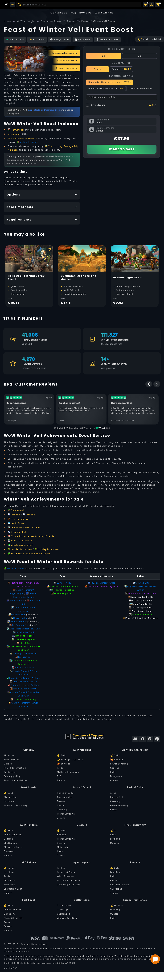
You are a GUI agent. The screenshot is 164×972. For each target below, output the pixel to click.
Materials (62, 847)
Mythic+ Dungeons (68, 772)
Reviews (85, 12)
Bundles (61, 834)
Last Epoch (29, 899)
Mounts (114, 842)
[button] (151, 4)
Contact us (59, 12)
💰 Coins (9, 867)
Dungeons (116, 776)
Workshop (9, 884)
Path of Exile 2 (82, 787)
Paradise (115, 880)
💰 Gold (61, 755)
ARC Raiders (28, 862)
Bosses (61, 801)
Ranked (61, 867)
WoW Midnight (82, 749)
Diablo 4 (82, 824)
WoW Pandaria (29, 824)
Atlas (113, 792)
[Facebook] (142, 739)
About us (9, 755)
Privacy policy (12, 776)
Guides (8, 763)
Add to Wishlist (152, 39)
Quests (114, 913)
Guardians (116, 888)
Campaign (63, 909)
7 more (61, 780)
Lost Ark (135, 862)
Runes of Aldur (66, 792)
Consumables (64, 797)
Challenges (10, 842)
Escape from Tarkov (135, 899)
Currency (62, 809)
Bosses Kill (116, 797)
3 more (61, 855)
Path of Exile (135, 787)
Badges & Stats (66, 872)
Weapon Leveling (67, 918)
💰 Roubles (116, 905)
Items (60, 851)
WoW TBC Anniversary (135, 749)
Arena (7, 922)
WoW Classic (29, 787)
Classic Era (10, 797)
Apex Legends (82, 862)
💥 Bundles (63, 763)
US (139, 55)
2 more (61, 817)
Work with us (11, 759)
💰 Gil (113, 830)
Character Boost (13, 847)
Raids (60, 767)
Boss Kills (10, 880)
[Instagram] (150, 739)
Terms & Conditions (15, 780)
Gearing (114, 767)
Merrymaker (14, 134)
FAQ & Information (15, 767)
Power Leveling (119, 763)
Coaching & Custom (68, 884)
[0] (145, 4)
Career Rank (64, 905)
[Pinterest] (157, 739)
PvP (59, 776)
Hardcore (9, 801)
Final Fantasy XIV (135, 824)
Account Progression (69, 880)
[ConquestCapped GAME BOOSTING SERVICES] (68, 736)
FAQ (73, 12)
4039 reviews (87, 428)
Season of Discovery (16, 805)
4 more (114, 780)
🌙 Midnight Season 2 (70, 759)
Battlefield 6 (82, 899)
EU (103, 55)
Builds (60, 805)
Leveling (115, 838)
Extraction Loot (13, 888)
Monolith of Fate (14, 918)
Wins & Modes (65, 876)
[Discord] (135, 739)
